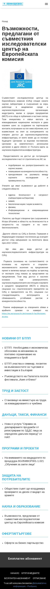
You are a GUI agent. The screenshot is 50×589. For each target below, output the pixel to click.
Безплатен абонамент (25, 558)
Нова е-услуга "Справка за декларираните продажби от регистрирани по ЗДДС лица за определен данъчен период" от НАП (23, 430)
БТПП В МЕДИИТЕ (31, 573)
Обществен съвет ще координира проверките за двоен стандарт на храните (24, 492)
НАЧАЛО (15, 573)
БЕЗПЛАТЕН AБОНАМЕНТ (17, 578)
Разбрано (32, 586)
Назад (5, 21)
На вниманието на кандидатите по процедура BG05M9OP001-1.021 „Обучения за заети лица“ (25, 461)
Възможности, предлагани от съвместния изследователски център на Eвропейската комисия (24, 519)
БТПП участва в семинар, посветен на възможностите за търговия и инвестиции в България (25, 367)
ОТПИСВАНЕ (39, 578)
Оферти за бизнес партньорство (23, 542)
